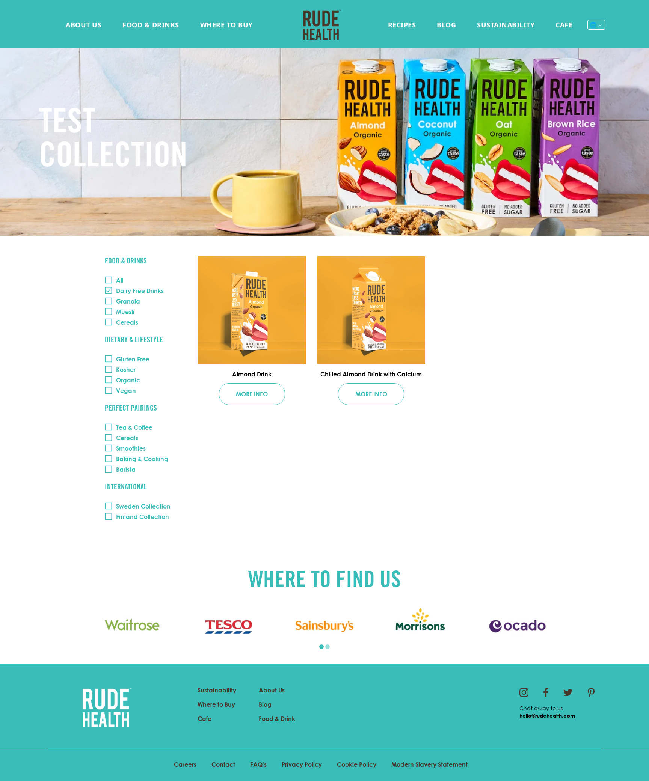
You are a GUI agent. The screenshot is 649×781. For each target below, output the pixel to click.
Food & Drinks (150, 24)
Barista (126, 469)
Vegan (126, 390)
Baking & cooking (142, 459)
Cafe (563, 24)
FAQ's (258, 764)
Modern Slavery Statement (429, 764)
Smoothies (131, 448)
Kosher (126, 369)
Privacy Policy (302, 764)
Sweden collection (143, 506)
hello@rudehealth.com (547, 715)
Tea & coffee (134, 427)
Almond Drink (252, 374)
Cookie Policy (356, 764)
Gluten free (132, 359)
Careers (185, 764)
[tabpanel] (132, 626)
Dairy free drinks (140, 291)
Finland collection (142, 517)
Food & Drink (277, 718)
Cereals (127, 322)
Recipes (402, 24)
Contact (223, 764)
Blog (446, 24)
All (120, 280)
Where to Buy (226, 24)
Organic (128, 380)
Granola (128, 301)
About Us (83, 24)
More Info (252, 394)
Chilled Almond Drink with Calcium (371, 374)
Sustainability (505, 24)
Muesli (125, 312)
